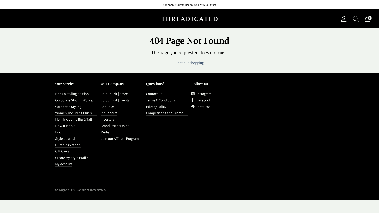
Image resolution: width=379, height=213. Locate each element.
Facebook (203, 100)
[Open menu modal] (11, 18)
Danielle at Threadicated (91, 190)
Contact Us (154, 94)
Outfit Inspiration (68, 145)
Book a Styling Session (72, 94)
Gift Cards (62, 151)
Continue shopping (189, 62)
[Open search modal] (355, 18)
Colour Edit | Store (114, 94)
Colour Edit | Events (115, 100)
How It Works (65, 125)
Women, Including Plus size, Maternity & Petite (89, 113)
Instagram (203, 94)
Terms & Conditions (160, 100)
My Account (63, 164)
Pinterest (202, 106)
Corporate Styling (68, 106)
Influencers (109, 113)
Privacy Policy (156, 106)
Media (105, 132)
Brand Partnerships (115, 125)
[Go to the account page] (343, 18)
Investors (107, 119)
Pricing (60, 132)
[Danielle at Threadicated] (189, 19)
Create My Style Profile (72, 157)
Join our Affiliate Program (120, 138)
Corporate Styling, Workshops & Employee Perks (91, 100)
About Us (107, 106)
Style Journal (65, 138)
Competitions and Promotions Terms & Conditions (183, 113)
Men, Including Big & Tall (73, 119)
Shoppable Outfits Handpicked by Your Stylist (189, 5)
